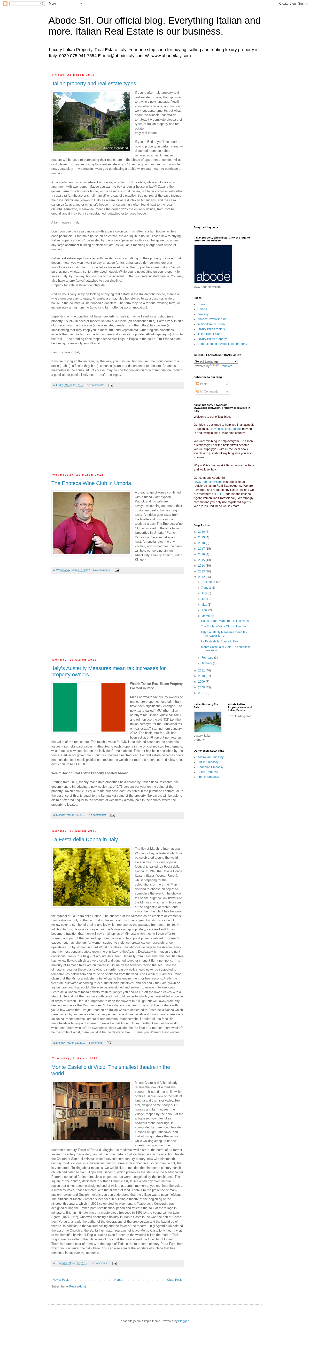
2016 (202, 554)
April (205, 610)
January (207, 663)
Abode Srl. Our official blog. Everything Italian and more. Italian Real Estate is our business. (154, 26)
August (206, 587)
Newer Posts (61, 1279)
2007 (202, 693)
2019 (202, 537)
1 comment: (96, 1042)
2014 (202, 565)
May (205, 604)
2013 (202, 571)
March (206, 616)
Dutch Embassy (207, 772)
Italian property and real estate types (93, 83)
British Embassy (207, 762)
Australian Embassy (210, 757)
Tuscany (203, 314)
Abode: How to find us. (212, 319)
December (209, 582)
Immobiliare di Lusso (211, 324)
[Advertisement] (117, 433)
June (205, 599)
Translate (226, 366)
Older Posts (174, 1279)
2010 (202, 676)
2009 (202, 681)
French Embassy (208, 777)
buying (215, 429)
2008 (202, 687)
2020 (202, 531)
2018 (202, 543)
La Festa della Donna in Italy (84, 839)
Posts (203, 384)
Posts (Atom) (77, 1286)
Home (118, 1279)
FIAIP (218, 494)
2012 (202, 577)
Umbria (202, 309)
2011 (202, 670)
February (208, 657)
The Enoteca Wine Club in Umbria (91, 483)
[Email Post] (110, 385)
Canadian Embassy (210, 767)
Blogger (183, 1321)
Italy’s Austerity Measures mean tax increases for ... (224, 634)
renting (236, 429)
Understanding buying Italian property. (222, 344)
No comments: (96, 385)
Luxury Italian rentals (211, 329)
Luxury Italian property (212, 339)
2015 (202, 560)
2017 (202, 548)
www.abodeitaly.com (208, 482)
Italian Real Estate (209, 334)
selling (225, 429)
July (205, 593)
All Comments (208, 391)
